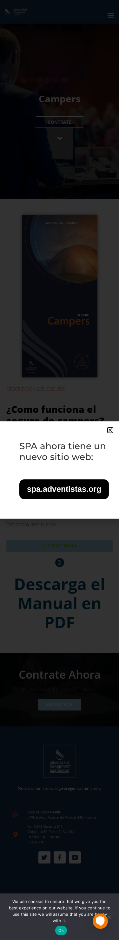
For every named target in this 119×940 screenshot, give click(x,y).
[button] (110, 430)
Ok (61, 930)
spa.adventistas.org (64, 489)
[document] (59, 470)
